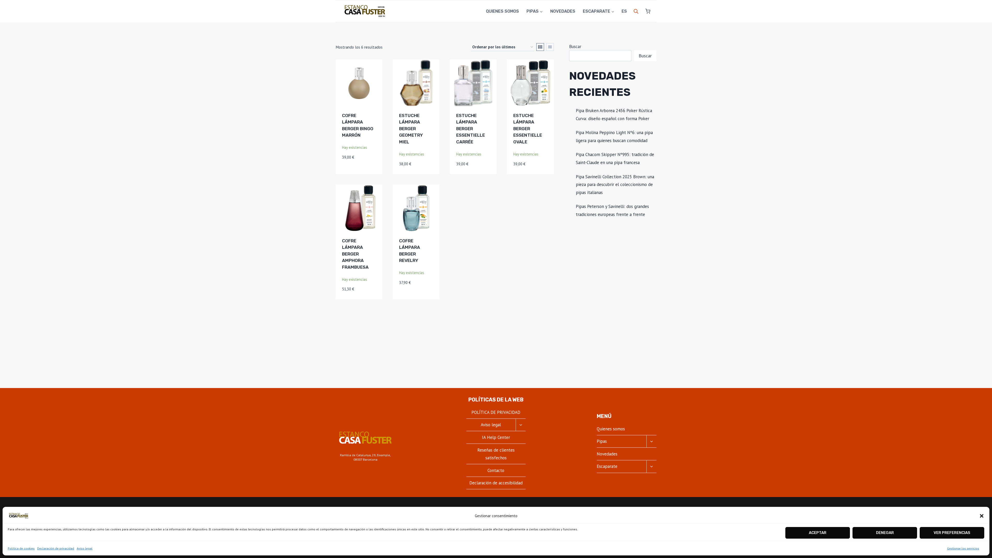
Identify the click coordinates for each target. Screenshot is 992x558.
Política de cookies (21, 548)
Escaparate (607, 466)
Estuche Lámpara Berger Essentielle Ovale (527, 128)
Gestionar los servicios (963, 548)
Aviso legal (84, 548)
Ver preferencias (952, 532)
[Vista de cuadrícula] (540, 47)
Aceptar (817, 532)
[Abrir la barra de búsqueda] (636, 11)
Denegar (885, 532)
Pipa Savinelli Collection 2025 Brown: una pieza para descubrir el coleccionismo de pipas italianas (615, 184)
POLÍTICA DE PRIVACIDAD (495, 412)
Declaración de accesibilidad (496, 483)
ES (624, 11)
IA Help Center (496, 437)
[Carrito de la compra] (645, 11)
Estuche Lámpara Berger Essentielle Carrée (470, 128)
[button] (981, 515)
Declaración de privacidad (55, 548)
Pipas (602, 441)
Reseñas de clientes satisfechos (496, 454)
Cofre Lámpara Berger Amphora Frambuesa (355, 254)
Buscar (575, 46)
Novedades (562, 11)
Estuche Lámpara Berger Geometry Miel (411, 128)
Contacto (495, 470)
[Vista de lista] (550, 47)
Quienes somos (502, 11)
